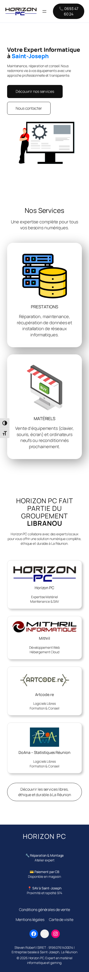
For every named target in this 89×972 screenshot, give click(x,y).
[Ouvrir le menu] (44, 11)
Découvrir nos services (35, 91)
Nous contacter (29, 108)
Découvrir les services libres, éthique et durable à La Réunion (44, 792)
